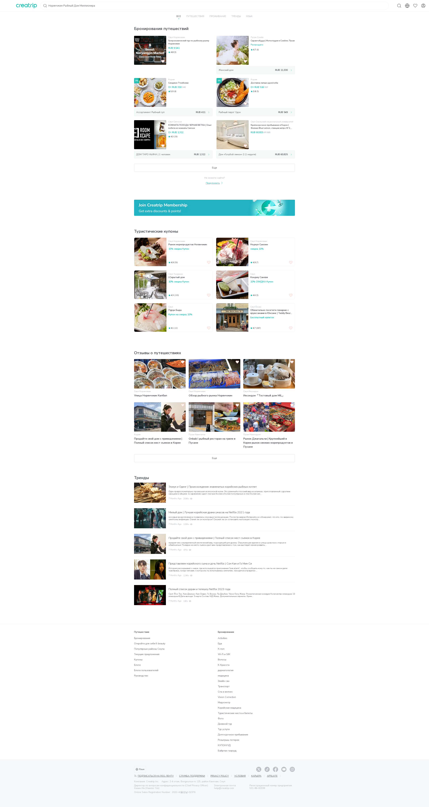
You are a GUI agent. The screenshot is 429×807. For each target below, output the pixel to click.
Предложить (213, 183)
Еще (214, 168)
